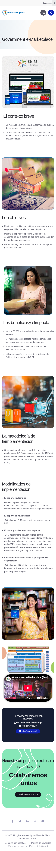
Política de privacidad (41, 843)
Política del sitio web (38, 846)
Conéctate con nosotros (28, 794)
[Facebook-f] (12, 821)
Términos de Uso (16, 846)
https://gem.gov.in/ (29, 731)
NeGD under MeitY (41, 835)
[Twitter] (20, 821)
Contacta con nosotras (15, 843)
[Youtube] (43, 821)
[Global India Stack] (13, 13)
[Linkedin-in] (27, 821)
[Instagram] (35, 821)
